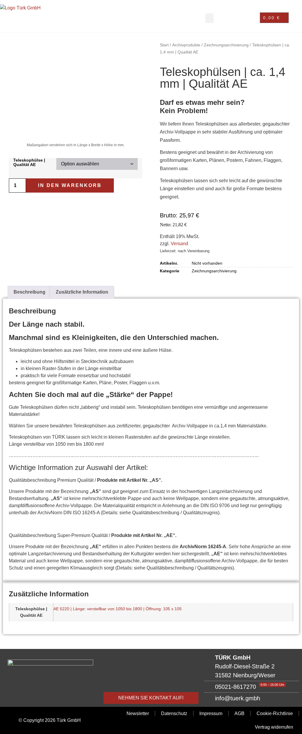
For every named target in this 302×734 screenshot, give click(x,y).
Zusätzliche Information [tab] (82, 291)
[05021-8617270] (251, 686)
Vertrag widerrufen (274, 727)
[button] (209, 18)
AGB (239, 713)
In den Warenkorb (70, 185)
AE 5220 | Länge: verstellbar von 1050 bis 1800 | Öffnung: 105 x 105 (117, 608)
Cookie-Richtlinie (275, 713)
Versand (179, 243)
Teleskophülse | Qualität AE (29, 162)
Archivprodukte (186, 45)
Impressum (210, 713)
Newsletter (138, 713)
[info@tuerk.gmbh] (251, 698)
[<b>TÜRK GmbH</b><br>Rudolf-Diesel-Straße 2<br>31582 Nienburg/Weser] (251, 666)
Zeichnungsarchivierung (226, 45)
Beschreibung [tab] (29, 291)
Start (164, 45)
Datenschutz (174, 713)
